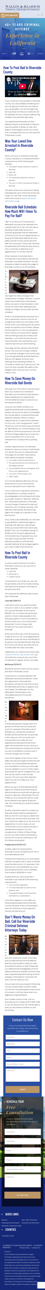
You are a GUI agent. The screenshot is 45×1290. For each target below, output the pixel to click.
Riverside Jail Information (30, 1223)
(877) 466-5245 (11, 15)
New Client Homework (29, 1220)
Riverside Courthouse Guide (11, 1226)
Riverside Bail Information (10, 1223)
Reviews (4, 1220)
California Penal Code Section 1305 (19, 654)
